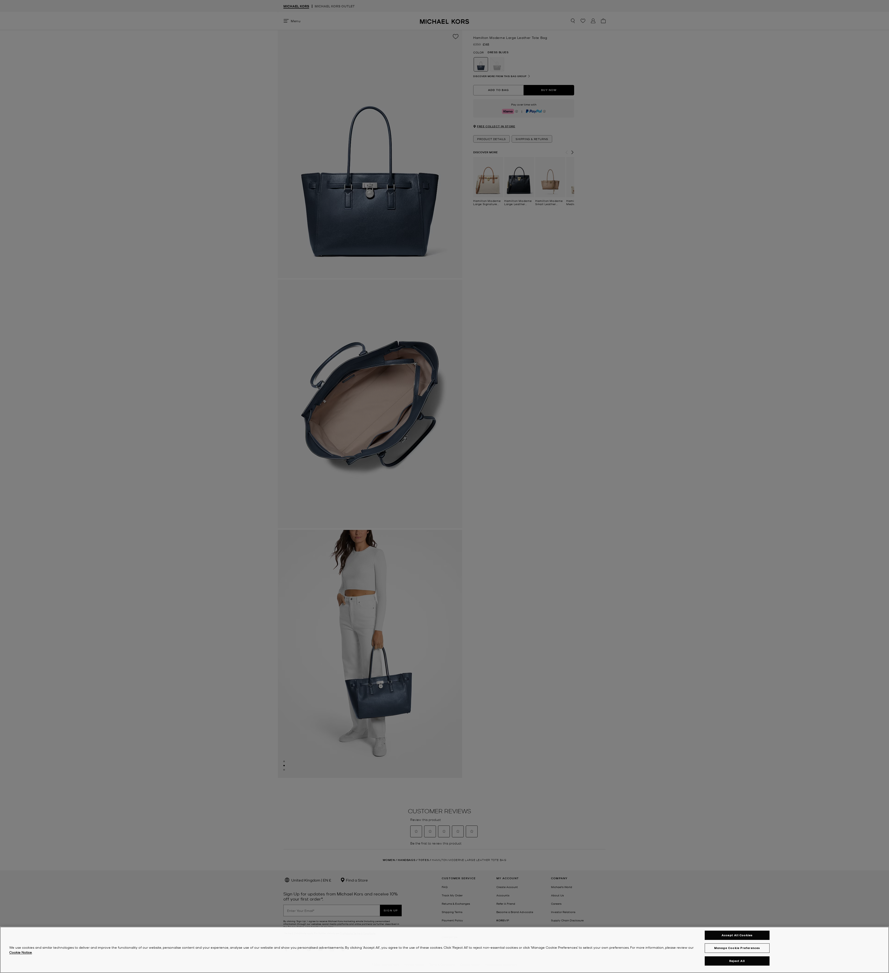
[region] (444, 950)
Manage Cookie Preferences (737, 948)
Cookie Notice (20, 952)
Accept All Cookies (737, 935)
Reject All (737, 961)
